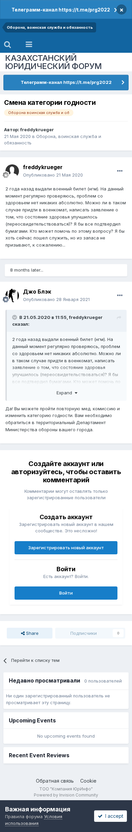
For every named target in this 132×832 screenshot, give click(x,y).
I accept (113, 816)
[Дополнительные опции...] (120, 171)
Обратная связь (55, 781)
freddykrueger (37, 129)
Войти (66, 593)
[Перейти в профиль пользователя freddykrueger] (12, 171)
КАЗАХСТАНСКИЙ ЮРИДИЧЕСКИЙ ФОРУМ (53, 62)
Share (32, 633)
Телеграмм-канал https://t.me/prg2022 (61, 10)
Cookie (88, 781)
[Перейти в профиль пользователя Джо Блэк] (12, 295)
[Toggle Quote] (15, 317)
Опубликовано (53, 175)
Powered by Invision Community (66, 795)
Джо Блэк (37, 291)
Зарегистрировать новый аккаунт (66, 547)
